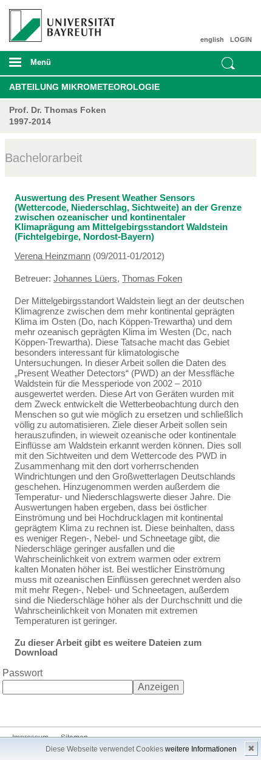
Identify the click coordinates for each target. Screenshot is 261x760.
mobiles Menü (57, 66)
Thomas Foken (152, 278)
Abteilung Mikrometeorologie (84, 87)
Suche (228, 63)
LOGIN (241, 39)
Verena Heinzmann (52, 256)
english (212, 39)
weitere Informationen (201, 749)
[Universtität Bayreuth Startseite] (59, 21)
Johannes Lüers (85, 278)
